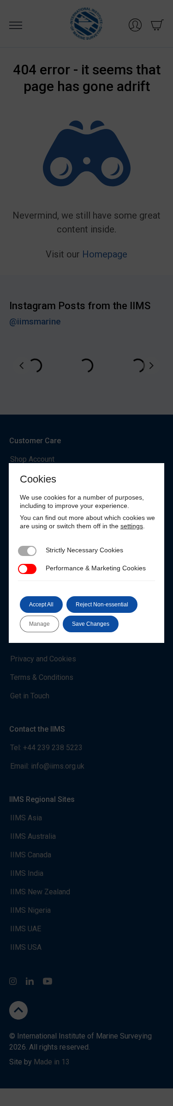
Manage (39, 624)
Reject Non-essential (102, 604)
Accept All (41, 604)
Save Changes (90, 624)
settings (131, 526)
